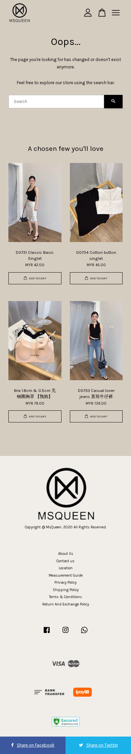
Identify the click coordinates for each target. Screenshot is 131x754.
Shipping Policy (66, 590)
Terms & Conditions (65, 597)
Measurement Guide (66, 575)
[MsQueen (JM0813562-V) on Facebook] (46, 633)
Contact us (65, 561)
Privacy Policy (65, 582)
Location (66, 568)
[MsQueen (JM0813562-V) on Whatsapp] (84, 633)
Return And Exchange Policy (65, 604)
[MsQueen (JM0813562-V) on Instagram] (65, 633)
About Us (65, 554)
